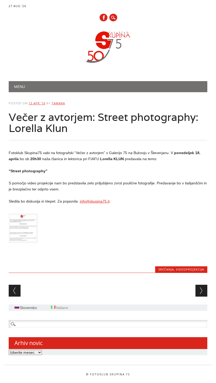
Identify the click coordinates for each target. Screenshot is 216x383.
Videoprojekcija (190, 269)
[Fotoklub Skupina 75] (108, 64)
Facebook (103, 17)
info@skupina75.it (95, 201)
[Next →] (201, 291)
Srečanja (166, 269)
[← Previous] (15, 291)
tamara (58, 103)
